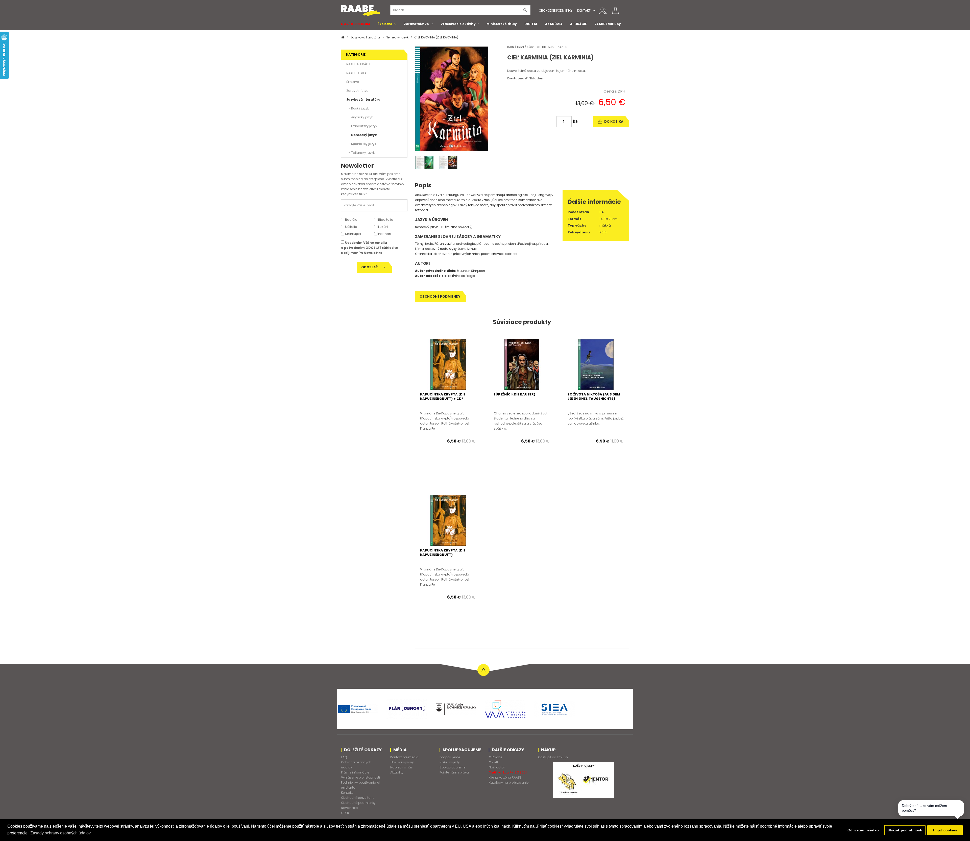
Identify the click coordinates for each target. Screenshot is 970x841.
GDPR (345, 813)
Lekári (382, 226)
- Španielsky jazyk (361, 144)
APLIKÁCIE (578, 24)
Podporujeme (450, 757)
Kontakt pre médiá (404, 757)
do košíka (613, 121)
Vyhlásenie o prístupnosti (360, 777)
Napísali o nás (401, 767)
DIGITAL (531, 24)
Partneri (384, 233)
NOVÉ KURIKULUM (355, 24)
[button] (594, 10)
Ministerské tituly (502, 24)
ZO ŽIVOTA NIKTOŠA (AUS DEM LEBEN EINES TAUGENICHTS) (594, 396)
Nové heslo (349, 808)
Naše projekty (450, 762)
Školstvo (385, 24)
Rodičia (350, 219)
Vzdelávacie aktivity (458, 24)
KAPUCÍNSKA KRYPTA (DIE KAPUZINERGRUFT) (442, 552)
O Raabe (495, 757)
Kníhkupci (352, 233)
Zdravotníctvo (416, 24)
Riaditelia (385, 219)
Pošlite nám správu (454, 772)
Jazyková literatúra (365, 37)
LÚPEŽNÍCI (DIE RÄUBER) (514, 394)
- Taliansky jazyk (360, 152)
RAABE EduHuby (607, 24)
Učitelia (350, 226)
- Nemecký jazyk (361, 135)
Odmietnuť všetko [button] (863, 830)
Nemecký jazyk (397, 37)
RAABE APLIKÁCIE (358, 64)
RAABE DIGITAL (357, 73)
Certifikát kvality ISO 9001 (508, 772)
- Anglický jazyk (359, 117)
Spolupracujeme (452, 767)
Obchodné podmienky (555, 10)
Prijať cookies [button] (945, 830)
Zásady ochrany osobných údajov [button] (60, 833)
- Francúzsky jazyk (361, 126)
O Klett (493, 762)
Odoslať (370, 267)
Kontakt (584, 10)
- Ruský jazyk (357, 108)
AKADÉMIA (554, 24)
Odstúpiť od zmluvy (553, 757)
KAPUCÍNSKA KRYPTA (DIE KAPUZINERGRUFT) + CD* (442, 396)
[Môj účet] (603, 11)
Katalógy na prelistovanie (508, 782)
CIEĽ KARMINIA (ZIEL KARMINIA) (436, 37)
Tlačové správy (402, 762)
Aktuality (396, 772)
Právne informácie (355, 772)
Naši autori (497, 767)
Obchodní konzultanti (357, 797)
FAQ (344, 757)
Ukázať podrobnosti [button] (905, 830)
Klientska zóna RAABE (505, 777)
